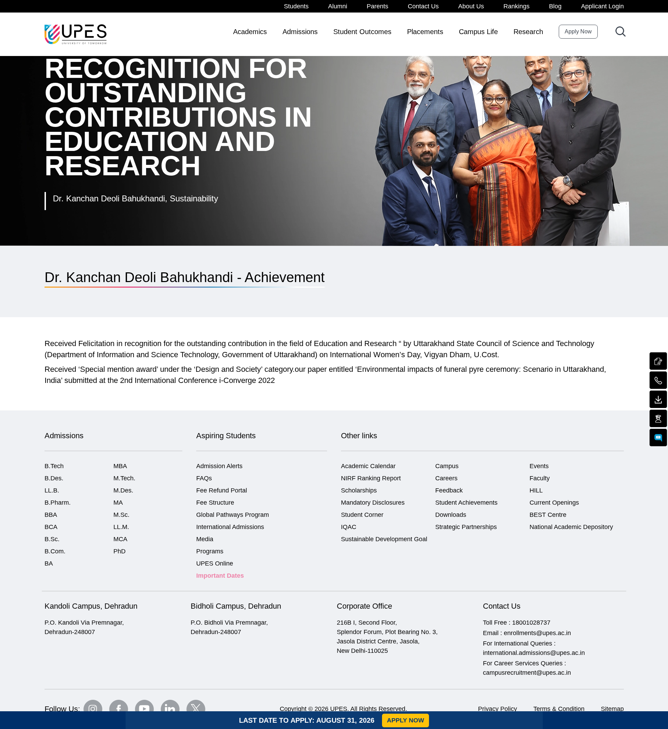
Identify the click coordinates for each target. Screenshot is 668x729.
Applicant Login (602, 6)
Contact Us (423, 6)
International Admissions (230, 526)
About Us (471, 6)
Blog (555, 6)
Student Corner (362, 514)
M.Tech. (124, 478)
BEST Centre (548, 514)
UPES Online (214, 563)
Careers (446, 478)
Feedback (449, 490)
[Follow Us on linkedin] (170, 709)
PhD (119, 551)
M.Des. (123, 490)
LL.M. (121, 526)
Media (204, 539)
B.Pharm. (58, 502)
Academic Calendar (368, 466)
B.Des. (54, 478)
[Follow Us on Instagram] (93, 709)
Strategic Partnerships (466, 526)
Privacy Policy (497, 708)
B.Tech (54, 466)
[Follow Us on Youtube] (144, 709)
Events (539, 466)
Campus (447, 466)
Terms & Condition (558, 708)
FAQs (204, 478)
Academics (250, 31)
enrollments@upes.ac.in (537, 633)
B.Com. (55, 551)
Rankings (516, 6)
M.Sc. (121, 514)
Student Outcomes (362, 31)
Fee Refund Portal (221, 490)
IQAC (348, 526)
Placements (425, 31)
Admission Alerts (219, 466)
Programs (209, 551)
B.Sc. (52, 539)
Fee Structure (215, 502)
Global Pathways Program (232, 514)
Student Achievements (466, 502)
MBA (120, 466)
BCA (51, 526)
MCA (120, 539)
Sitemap (612, 708)
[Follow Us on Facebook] (118, 709)
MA (118, 502)
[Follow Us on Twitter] (195, 709)
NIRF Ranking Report (371, 478)
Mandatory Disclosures (373, 502)
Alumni (337, 6)
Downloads (450, 514)
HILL (536, 490)
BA (49, 563)
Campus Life (478, 31)
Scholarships (359, 490)
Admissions (300, 31)
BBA (51, 514)
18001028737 (531, 622)
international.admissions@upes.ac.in (534, 652)
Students (296, 6)
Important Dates (220, 575)
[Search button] (620, 31)
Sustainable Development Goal (384, 539)
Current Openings (554, 502)
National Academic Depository (571, 526)
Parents (377, 6)
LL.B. (52, 490)
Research (528, 31)
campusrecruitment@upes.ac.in (527, 672)
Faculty (540, 478)
